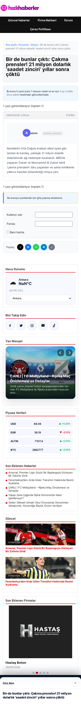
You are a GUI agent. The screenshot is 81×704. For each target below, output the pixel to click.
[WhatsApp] (36, 247)
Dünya (34, 44)
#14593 (70, 115)
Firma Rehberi (47, 20)
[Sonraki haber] (69, 352)
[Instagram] (32, 325)
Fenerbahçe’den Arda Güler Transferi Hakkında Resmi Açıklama (41, 481)
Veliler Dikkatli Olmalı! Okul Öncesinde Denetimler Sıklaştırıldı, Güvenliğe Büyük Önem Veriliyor (38, 504)
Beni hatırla (17, 232)
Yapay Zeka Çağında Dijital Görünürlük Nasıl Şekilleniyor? (35, 496)
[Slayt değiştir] (33, 673)
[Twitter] (20, 247)
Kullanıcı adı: (15, 214)
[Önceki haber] (60, 352)
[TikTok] (54, 325)
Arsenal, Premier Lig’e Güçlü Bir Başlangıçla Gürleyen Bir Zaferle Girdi (40, 474)
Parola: (11, 223)
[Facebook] (28, 247)
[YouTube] (43, 325)
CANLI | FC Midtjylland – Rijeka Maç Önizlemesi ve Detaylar (38, 489)
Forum (68, 20)
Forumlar (24, 44)
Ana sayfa (11, 44)
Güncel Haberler (19, 20)
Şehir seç (16, 290)
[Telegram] (44, 247)
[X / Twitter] (21, 325)
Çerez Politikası (40, 29)
